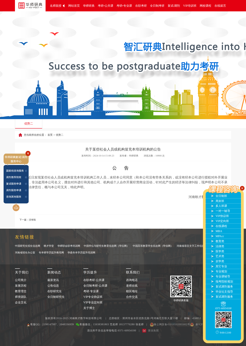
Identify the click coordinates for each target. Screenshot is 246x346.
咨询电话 (132, 280)
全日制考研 (157, 5)
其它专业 (221, 266)
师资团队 (20, 296)
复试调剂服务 (224, 286)
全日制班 (221, 195)
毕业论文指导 (224, 291)
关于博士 (89, 308)
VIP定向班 (222, 221)
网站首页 (74, 5)
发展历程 (20, 285)
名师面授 (56, 5)
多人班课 (221, 206)
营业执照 (153, 330)
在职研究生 (54, 291)
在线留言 (220, 5)
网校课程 (205, 5)
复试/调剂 (174, 5)
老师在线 (132, 285)
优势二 (28, 123)
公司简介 (20, 280)
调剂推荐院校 (16, 176)
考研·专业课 (91, 291)
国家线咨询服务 (16, 170)
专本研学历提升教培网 (51, 252)
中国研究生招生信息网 (27, 246)
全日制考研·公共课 (95, 285)
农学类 (219, 261)
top (16, 202)
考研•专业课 (124, 5)
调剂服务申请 (16, 187)
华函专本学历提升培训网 (81, 252)
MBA (218, 231)
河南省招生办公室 (25, 252)
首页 (50, 135)
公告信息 (53, 285)
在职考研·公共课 (93, 280)
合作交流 (132, 296)
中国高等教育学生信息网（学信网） (153, 246)
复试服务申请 (16, 182)
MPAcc (219, 236)
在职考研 (141, 5)
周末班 (219, 201)
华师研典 (89, 5)
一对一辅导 (222, 211)
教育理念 (20, 291)
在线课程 (221, 226)
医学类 (219, 251)
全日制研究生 (56, 296)
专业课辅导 (222, 276)
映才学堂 (49, 246)
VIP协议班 (222, 216)
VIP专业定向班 (92, 302)
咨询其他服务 (16, 193)
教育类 (219, 241)
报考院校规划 (224, 281)
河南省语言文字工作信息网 (192, 246)
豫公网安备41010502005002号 (172, 324)
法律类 (219, 246)
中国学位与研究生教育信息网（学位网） (106, 246)
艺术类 (219, 256)
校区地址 (132, 291)
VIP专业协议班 (92, 296)
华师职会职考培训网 (68, 246)
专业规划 (221, 271)
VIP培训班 (189, 5)
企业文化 (20, 302)
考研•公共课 (105, 5)
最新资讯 (53, 280)
